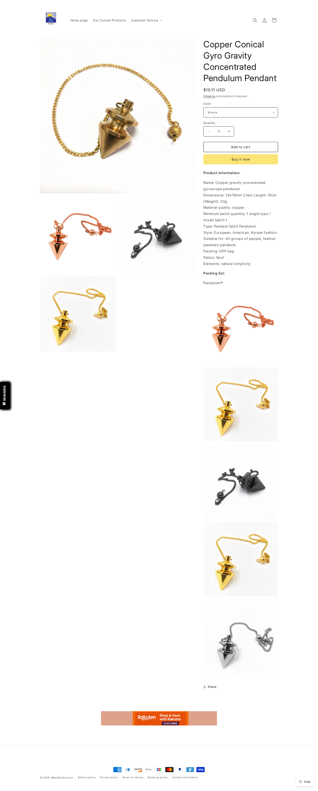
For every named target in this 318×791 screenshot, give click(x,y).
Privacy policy (109, 777)
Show (4, 395)
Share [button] (212, 686)
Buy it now (241, 159)
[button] (146, 20)
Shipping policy (157, 777)
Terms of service (132, 777)
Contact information (185, 777)
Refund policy (87, 777)
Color (207, 103)
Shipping (209, 96)
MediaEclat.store (62, 777)
